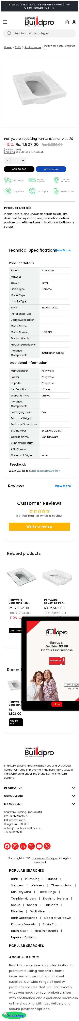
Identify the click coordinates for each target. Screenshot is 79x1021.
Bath (18, 47)
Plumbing (32, 879)
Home (8, 47)
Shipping (9, 152)
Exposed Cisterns (24, 937)
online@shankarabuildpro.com (23, 828)
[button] (5, 22)
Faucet (52, 879)
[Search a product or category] (9, 33)
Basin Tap (50, 924)
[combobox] (39, 33)
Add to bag (14, 722)
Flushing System (55, 898)
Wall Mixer (38, 911)
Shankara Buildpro (45, 858)
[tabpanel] (21, 598)
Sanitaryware (33, 47)
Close (56, 704)
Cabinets (51, 905)
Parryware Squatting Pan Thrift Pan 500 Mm (56, 601)
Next (75, 598)
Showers (17, 885)
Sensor (32, 905)
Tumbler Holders (23, 898)
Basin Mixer (19, 931)
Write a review (39, 526)
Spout (15, 905)
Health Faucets (46, 931)
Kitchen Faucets (23, 924)
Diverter (17, 911)
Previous (4, 598)
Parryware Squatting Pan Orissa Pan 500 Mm (21, 601)
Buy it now (51, 169)
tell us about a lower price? (44, 471)
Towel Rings (47, 892)
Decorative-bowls (58, 918)
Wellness (37, 885)
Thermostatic (61, 885)
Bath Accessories (24, 918)
